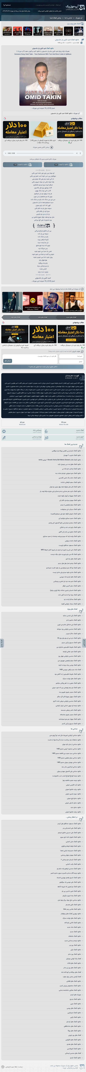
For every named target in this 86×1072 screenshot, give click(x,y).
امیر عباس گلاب (23, 383)
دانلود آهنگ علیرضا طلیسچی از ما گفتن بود (68, 674)
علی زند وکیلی (51, 399)
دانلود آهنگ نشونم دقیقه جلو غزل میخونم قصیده (66, 514)
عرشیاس (11, 396)
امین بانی (7, 383)
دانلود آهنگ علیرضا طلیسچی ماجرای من (69, 647)
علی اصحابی (60, 399)
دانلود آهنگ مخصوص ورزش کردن (70, 986)
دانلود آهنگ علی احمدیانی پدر (72, 828)
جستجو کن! (7, 5)
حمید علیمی (40, 390)
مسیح (11, 409)
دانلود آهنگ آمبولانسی (74, 1049)
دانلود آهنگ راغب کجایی (73, 864)
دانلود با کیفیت (61, 164)
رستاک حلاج (20, 390)
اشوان (30, 383)
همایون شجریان (58, 415)
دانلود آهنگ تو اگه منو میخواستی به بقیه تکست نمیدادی (63, 568)
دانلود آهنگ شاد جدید (74, 927)
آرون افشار (66, 383)
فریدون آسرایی (56, 403)
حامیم (7, 386)
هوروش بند (50, 415)
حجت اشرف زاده (77, 390)
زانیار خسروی (57, 393)
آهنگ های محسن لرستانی (73, 1053)
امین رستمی (79, 386)
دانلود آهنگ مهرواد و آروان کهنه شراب (69, 496)
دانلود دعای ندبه (76, 807)
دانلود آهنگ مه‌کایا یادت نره (72, 599)
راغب (26, 390)
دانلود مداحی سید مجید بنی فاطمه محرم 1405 (66, 753)
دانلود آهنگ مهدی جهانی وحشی (71, 855)
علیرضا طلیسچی (7, 399)
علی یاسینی (26, 399)
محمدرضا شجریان (77, 409)
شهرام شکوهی (35, 396)
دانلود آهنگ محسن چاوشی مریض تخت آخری (67, 701)
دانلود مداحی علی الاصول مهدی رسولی (69, 771)
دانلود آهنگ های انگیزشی (73, 1040)
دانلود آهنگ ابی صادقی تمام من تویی (69, 625)
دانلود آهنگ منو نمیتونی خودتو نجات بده (68, 473)
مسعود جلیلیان (28, 409)
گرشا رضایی (47, 403)
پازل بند (36, 386)
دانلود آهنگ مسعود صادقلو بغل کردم (69, 824)
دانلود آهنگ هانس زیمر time (72, 909)
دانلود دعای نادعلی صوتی (73, 803)
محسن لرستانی (48, 406)
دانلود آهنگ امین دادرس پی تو (71, 891)
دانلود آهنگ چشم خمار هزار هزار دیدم (69, 563)
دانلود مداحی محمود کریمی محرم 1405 (68, 749)
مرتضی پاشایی (48, 409)
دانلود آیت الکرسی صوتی (73, 785)
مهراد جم (27, 412)
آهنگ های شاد (42, 317)
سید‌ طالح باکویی (22, 393)
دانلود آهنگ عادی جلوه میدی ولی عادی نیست (67, 572)
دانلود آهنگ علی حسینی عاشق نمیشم (69, 833)
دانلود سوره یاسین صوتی (73, 794)
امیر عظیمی (14, 383)
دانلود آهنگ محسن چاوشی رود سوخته (69, 629)
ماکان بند (25, 403)
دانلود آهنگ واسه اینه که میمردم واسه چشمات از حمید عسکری (62, 536)
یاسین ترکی (42, 415)
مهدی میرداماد (44, 412)
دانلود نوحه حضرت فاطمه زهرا (72, 780)
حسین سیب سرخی (66, 390)
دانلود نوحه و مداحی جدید (72, 941)
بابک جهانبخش (60, 386)
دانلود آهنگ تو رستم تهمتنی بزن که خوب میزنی (66, 688)
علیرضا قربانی (78, 403)
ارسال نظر (8, 361)
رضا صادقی (79, 393)
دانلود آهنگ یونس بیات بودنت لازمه (70, 665)
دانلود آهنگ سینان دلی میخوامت (70, 509)
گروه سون (40, 403)
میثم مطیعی (11, 412)
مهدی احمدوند (78, 412)
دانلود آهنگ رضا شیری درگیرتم (72, 896)
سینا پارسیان (79, 396)
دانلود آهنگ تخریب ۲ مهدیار (72, 455)
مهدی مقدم (52, 412)
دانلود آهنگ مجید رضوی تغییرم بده (70, 692)
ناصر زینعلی (71, 415)
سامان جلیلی (48, 393)
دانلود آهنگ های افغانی (73, 981)
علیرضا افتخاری (17, 399)
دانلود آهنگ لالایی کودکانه (72, 923)
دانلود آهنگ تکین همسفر (73, 905)
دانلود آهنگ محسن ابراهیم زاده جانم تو (69, 869)
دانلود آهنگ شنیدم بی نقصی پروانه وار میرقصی (66, 451)
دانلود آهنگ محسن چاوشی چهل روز (69, 656)
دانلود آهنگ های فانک (74, 963)
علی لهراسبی (33, 399)
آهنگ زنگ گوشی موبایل (73, 959)
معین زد (5, 409)
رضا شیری (7, 390)
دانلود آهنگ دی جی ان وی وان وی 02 (69, 638)
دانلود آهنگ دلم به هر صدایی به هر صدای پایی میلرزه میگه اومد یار (60, 491)
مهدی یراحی (34, 412)
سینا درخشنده (70, 396)
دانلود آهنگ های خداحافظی (72, 1026)
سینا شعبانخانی (61, 396)
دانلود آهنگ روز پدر (75, 945)
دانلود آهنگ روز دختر (74, 954)
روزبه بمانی (65, 393)
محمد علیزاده (21, 406)
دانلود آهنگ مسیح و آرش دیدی (71, 643)
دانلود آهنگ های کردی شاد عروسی (70, 577)
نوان (65, 415)
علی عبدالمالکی (42, 399)
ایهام (73, 386)
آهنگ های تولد (15, 317)
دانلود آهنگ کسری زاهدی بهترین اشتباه (69, 878)
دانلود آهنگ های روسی (74, 1008)
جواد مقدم (30, 386)
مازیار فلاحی (33, 403)
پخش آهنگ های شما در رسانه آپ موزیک (20, 11)
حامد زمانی (22, 386)
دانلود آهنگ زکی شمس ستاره (72, 616)
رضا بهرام (13, 390)
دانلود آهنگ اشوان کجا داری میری (70, 837)
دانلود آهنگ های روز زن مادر (72, 968)
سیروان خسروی (11, 393)
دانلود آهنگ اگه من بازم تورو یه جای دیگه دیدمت (66, 554)
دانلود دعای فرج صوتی (74, 798)
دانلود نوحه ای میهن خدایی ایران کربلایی (68, 706)
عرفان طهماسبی (78, 399)
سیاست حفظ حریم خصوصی (14, 1067)
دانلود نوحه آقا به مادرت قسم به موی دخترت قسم (66, 873)
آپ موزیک (75, 7)
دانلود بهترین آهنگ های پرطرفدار (71, 914)
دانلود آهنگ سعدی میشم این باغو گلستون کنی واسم (65, 523)
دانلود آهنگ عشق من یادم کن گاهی (70, 532)
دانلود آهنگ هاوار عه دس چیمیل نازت (69, 464)
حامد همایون (14, 386)
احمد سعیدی (37, 383)
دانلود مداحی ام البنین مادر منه (71, 767)
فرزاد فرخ (71, 403)
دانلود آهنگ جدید (75, 932)
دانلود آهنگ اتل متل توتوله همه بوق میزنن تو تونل (65, 487)
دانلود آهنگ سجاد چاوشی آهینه (71, 604)
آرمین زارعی (73, 383)
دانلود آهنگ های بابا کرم (73, 559)
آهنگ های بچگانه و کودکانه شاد (71, 972)
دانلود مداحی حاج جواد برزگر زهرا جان (69, 900)
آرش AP (80, 383)
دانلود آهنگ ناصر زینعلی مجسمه (71, 710)
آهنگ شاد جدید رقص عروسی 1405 (70, 670)
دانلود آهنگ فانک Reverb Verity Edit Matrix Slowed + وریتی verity (60, 460)
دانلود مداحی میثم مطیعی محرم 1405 (69, 758)
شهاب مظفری (44, 396)
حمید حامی (57, 390)
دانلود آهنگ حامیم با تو (73, 620)
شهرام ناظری (27, 396)
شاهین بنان (52, 396)
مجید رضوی (79, 406)
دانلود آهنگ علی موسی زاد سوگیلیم (70, 882)
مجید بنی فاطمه (17, 403)
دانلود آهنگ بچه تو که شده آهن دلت (69, 595)
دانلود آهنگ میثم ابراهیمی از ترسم (71, 505)
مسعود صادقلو (18, 409)
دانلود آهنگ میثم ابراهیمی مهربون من (69, 661)
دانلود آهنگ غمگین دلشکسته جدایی (70, 990)
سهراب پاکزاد (40, 393)
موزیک (20, 51)
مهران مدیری (20, 412)
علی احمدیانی (68, 399)
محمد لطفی (12, 406)
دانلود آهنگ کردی (75, 1058)
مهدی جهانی (69, 412)
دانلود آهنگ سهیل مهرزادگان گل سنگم (69, 697)
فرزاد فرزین (64, 403)
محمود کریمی (57, 409)
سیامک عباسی (32, 393)
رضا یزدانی (72, 393)
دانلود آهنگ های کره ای (73, 1022)
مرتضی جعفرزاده (38, 409)
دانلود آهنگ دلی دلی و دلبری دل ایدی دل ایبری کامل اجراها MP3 (61, 550)
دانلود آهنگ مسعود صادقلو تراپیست (70, 545)
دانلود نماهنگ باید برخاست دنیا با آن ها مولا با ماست (64, 740)
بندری (44, 214)
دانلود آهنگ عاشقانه (74, 936)
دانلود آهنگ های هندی (74, 1044)
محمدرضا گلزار (67, 409)
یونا (29, 415)
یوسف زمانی (34, 415)
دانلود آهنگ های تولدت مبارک (72, 679)
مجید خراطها (8, 403)
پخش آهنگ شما (55, 18)
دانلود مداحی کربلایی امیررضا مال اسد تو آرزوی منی (65, 735)
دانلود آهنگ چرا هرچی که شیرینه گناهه (69, 887)
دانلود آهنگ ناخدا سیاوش (73, 541)
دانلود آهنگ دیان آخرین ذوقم (72, 586)
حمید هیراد (32, 390)
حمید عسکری (48, 390)
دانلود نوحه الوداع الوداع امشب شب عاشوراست (66, 776)
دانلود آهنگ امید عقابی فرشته (72, 652)
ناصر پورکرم (79, 415)
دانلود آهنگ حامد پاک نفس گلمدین (70, 478)
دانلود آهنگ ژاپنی (75, 1017)
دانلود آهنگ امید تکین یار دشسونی (67, 40)
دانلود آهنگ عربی (75, 1004)
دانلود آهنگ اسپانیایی (74, 1013)
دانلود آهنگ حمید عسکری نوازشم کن (70, 518)
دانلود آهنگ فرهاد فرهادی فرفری (71, 846)
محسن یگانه (39, 406)
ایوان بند (68, 386)
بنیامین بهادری (50, 386)
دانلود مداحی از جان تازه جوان (71, 744)
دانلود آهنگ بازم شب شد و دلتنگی (70, 527)
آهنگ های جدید (71, 317)
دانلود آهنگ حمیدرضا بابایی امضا (70, 851)
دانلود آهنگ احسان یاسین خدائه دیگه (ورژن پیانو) (65, 590)
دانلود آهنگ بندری (75, 999)
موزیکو (22, 423)
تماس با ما (68, 18)
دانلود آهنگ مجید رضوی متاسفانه (70, 715)
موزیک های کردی (75, 995)
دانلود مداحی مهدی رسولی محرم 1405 (69, 762)
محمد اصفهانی (30, 406)
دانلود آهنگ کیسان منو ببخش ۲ (71, 860)
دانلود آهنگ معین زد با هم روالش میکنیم (68, 683)
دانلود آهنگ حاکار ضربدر (73, 634)
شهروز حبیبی (18, 396)
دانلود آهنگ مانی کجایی (73, 842)
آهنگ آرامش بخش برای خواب (72, 977)
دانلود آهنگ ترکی (76, 950)
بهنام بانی (42, 386)
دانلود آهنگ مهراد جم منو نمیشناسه (70, 719)
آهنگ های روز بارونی (74, 1035)
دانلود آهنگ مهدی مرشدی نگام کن (70, 500)
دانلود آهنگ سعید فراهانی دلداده (71, 482)
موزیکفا (63, 423)
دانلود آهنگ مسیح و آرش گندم (71, 724)
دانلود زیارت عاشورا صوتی (73, 789)
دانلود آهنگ (50, 48)
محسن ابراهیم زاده (69, 406)
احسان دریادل (46, 383)
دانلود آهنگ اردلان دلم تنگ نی (71, 469)
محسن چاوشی (58, 406)
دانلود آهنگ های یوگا (74, 1031)
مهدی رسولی (60, 412)
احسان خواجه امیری (56, 383)
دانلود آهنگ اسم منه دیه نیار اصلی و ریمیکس (67, 581)
